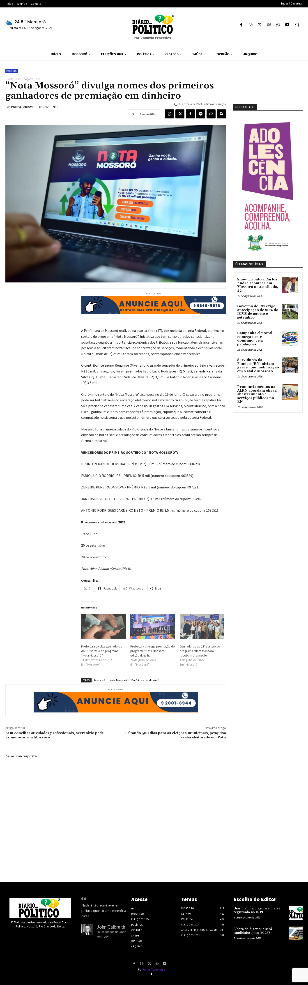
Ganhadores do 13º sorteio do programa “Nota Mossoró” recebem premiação (200, 650)
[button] (297, 24)
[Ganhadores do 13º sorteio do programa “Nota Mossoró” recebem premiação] (202, 626)
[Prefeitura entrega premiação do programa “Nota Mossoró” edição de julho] (152, 626)
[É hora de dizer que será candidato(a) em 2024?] (296, 933)
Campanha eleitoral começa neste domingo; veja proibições (254, 339)
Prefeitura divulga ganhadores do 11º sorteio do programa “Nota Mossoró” (101, 650)
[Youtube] (287, 25)
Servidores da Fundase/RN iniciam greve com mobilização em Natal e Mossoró (258, 365)
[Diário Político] (154, 24)
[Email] (211, 113)
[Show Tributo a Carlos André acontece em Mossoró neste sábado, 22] (290, 285)
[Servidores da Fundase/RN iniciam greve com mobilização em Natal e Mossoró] (290, 365)
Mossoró (11, 70)
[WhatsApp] (278, 25)
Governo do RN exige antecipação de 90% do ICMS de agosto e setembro (257, 312)
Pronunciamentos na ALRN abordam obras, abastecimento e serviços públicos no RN (257, 394)
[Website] (268, 25)
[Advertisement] (270, 447)
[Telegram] (200, 113)
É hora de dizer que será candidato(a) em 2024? (252, 931)
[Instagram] (250, 25)
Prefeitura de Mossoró (145, 680)
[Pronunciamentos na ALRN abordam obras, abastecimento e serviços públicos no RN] (290, 392)
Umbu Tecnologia (154, 969)
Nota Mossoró (118, 680)
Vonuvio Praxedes (22, 107)
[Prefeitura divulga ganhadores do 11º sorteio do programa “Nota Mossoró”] (103, 626)
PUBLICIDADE (245, 107)
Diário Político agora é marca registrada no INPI (256, 910)
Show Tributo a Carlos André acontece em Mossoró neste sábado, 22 (257, 285)
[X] (259, 25)
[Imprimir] (221, 113)
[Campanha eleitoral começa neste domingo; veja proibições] (290, 338)
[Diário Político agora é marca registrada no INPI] (296, 913)
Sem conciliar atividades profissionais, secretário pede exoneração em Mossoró (54, 735)
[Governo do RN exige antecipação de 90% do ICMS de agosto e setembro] (290, 311)
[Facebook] (241, 25)
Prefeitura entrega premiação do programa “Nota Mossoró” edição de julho (152, 650)
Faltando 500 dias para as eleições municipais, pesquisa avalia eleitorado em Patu (175, 735)
